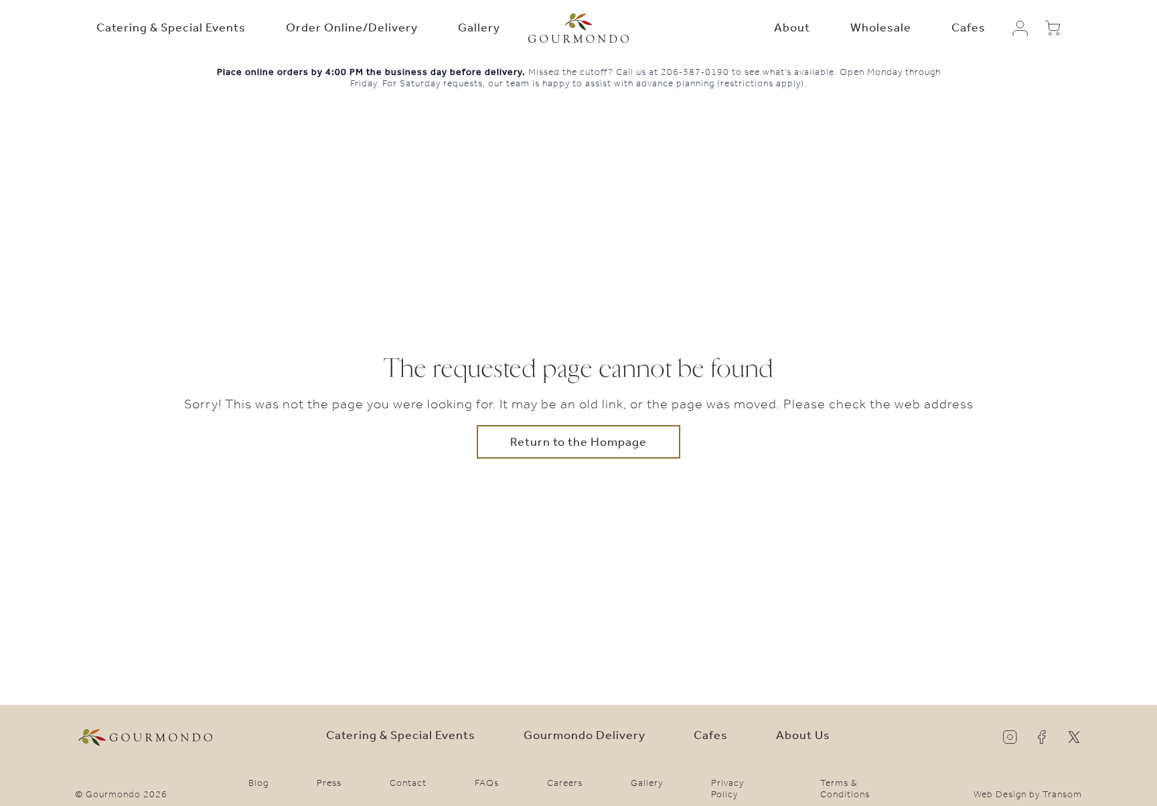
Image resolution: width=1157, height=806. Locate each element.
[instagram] (1010, 737)
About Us (803, 735)
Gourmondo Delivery (584, 735)
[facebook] (1042, 737)
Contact (408, 783)
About (792, 27)
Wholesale (880, 27)
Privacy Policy (727, 788)
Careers (565, 783)
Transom (1062, 794)
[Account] (1020, 28)
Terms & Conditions (845, 788)
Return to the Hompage (578, 441)
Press (329, 783)
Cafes (968, 27)
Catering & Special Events (171, 27)
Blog (258, 783)
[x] (1074, 737)
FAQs (487, 783)
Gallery (479, 27)
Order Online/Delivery (352, 27)
